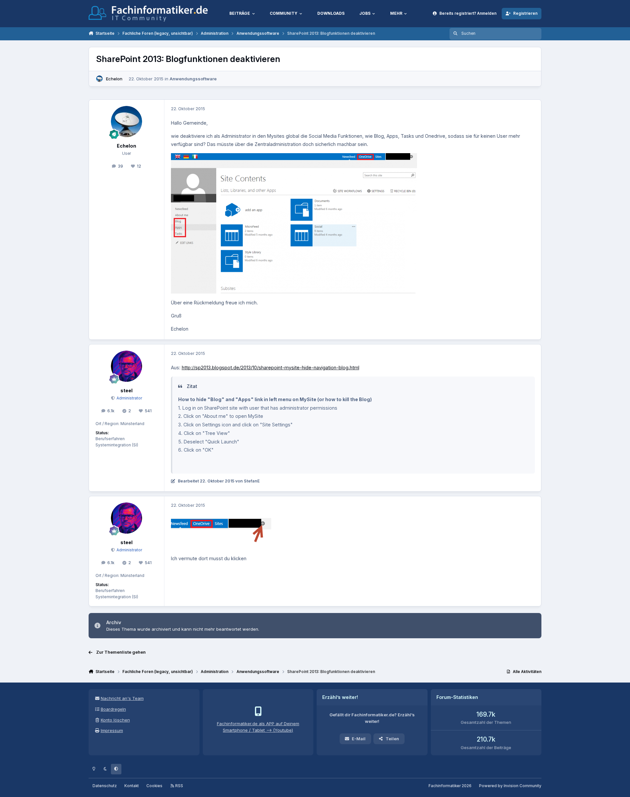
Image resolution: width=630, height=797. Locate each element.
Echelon (114, 78)
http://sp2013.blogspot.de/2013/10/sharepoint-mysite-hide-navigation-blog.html (270, 367)
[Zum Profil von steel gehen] (126, 366)
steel (126, 390)
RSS (178, 786)
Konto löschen (115, 720)
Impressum (112, 730)
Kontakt (131, 786)
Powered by (510, 786)
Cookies (154, 786)
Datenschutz (105, 786)
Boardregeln (113, 709)
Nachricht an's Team (122, 698)
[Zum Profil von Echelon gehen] (99, 78)
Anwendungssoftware (193, 78)
